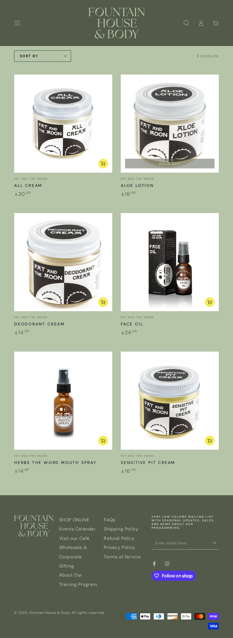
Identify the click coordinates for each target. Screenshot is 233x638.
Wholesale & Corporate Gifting (73, 556)
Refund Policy (119, 538)
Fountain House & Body (49, 612)
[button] (186, 23)
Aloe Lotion (137, 185)
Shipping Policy (121, 529)
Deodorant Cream (39, 324)
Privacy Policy (119, 547)
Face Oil (132, 324)
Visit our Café (74, 538)
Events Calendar (77, 529)
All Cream (28, 185)
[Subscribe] (215, 543)
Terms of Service (122, 557)
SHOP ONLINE (74, 520)
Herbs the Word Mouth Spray (55, 462)
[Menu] (17, 23)
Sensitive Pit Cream (148, 462)
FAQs (109, 520)
